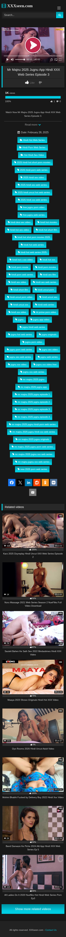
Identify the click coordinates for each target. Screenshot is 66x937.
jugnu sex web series (20, 357)
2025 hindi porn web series (33, 170)
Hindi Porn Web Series (33, 147)
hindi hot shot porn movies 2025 (33, 237)
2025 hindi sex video (33, 177)
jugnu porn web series (21, 349)
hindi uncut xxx (20, 304)
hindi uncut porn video (21, 297)
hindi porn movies (47, 267)
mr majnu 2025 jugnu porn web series (33, 446)
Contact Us (51, 930)
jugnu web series (49, 357)
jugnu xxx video (18, 364)
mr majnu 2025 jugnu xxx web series (33, 454)
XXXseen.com (19, 6)
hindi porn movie (19, 267)
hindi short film (20, 289)
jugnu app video (41, 319)
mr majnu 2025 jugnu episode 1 (34, 394)
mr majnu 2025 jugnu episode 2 (34, 402)
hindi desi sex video (20, 222)
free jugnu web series (34, 215)
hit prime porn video (46, 312)
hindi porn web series (22, 274)
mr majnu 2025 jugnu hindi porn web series (34, 424)
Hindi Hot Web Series (34, 140)
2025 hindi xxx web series (34, 199)
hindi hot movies (48, 222)
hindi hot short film (48, 229)
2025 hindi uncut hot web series (34, 192)
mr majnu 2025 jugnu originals (33, 439)
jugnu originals (49, 334)
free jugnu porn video (34, 207)
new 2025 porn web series (33, 469)
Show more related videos (33, 909)
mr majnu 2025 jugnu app (34, 387)
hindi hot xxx (48, 259)
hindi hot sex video (19, 229)
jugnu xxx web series (33, 372)
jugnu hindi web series (33, 327)
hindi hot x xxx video (22, 259)
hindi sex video (18, 282)
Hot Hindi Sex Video (34, 155)
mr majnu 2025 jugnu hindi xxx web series (33, 431)
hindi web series (46, 304)
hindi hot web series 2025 (34, 252)
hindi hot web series (34, 244)
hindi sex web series (46, 282)
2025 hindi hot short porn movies (33, 162)
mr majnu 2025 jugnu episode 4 (34, 417)
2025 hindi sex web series (34, 185)
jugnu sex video (50, 349)
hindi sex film (49, 274)
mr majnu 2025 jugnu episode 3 (34, 409)
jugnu (21, 319)
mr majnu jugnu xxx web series (33, 461)
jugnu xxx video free (46, 364)
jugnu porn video (33, 342)
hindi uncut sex (49, 297)
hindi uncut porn (46, 289)
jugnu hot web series (21, 334)
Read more (31, 124)
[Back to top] (56, 927)
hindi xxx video (18, 312)
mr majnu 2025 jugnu (34, 379)
